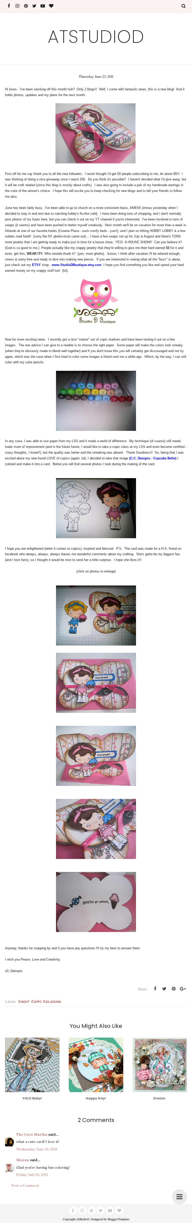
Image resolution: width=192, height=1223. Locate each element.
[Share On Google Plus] (183, 989)
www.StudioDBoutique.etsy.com (77, 265)
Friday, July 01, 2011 (32, 1174)
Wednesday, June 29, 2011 (36, 1149)
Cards (23, 1001)
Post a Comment (25, 1185)
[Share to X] (164, 989)
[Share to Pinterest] (174, 989)
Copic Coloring (46, 1001)
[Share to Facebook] (155, 989)
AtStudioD (96, 36)
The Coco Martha (31, 1134)
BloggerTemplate (119, 1219)
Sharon (22, 1160)
